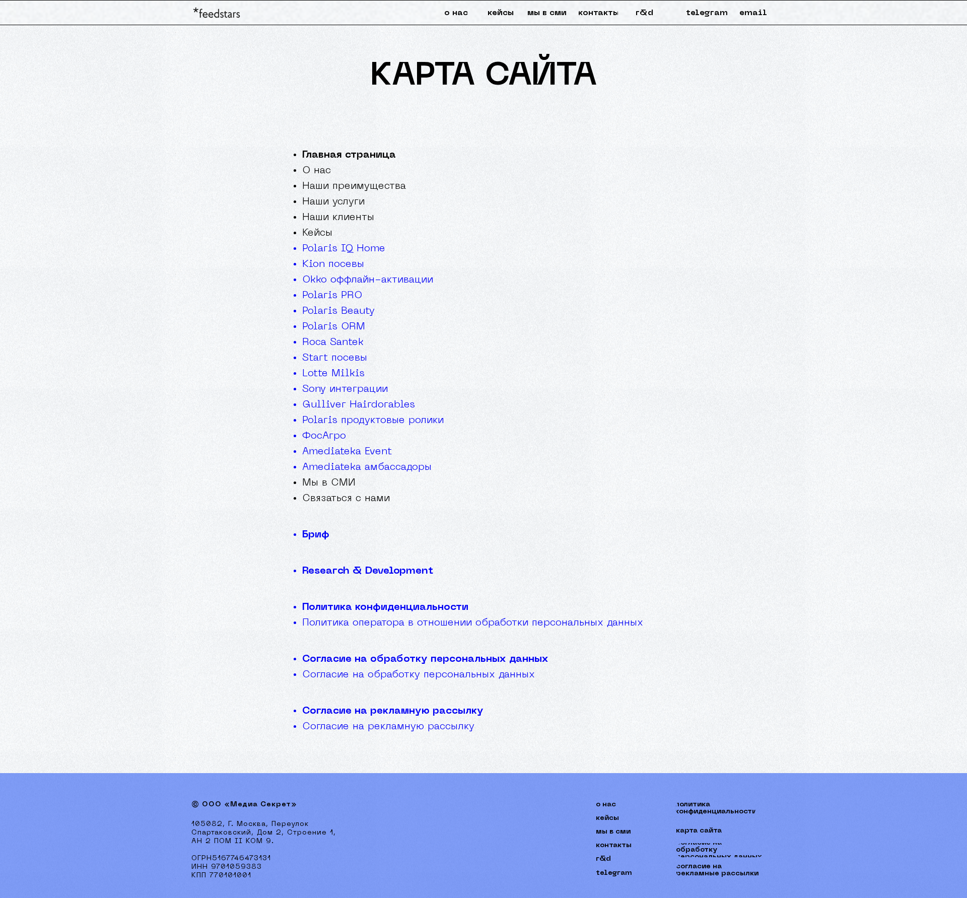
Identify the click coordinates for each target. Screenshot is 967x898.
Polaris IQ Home (343, 249)
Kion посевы (333, 264)
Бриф (315, 535)
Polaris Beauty (338, 311)
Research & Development (367, 571)
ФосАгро (324, 436)
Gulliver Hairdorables (358, 405)
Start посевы (334, 358)
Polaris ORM (333, 327)
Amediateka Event (347, 452)
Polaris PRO (332, 296)
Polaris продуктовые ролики (373, 421)
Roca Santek (333, 342)
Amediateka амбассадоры (367, 467)
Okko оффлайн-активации (367, 280)
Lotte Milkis (333, 374)
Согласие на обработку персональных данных (425, 659)
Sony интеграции (345, 389)
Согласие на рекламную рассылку (393, 711)
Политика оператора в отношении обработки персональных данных (472, 623)
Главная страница (349, 155)
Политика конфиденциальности (385, 607)
